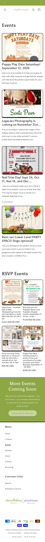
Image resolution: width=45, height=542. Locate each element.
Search (8, 483)
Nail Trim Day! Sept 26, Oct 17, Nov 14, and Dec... (20, 179)
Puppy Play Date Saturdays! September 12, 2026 (21, 66)
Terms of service (30, 537)
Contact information (30, 533)
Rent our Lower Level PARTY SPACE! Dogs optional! (21, 239)
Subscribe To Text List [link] (22, 413)
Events (8, 445)
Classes (8, 450)
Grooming (9, 467)
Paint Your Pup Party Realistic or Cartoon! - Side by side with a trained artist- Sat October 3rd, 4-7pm (11, 358)
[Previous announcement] (4, 2)
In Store (8, 439)
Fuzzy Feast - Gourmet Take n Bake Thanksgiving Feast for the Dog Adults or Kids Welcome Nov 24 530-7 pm (11, 313)
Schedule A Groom (13, 489)
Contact (8, 462)
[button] (5, 10)
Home (7, 433)
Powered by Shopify (14, 533)
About (7, 456)
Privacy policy (17, 537)
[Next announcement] (40, 2)
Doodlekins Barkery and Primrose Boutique (25, 530)
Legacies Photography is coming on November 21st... (21, 122)
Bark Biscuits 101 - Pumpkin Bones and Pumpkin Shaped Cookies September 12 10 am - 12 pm (32, 311)
